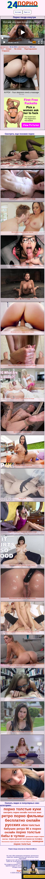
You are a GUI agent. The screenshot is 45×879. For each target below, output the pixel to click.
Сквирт (8, 49)
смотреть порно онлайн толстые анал (22, 812)
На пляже (17, 49)
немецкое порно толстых (28, 842)
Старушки (5, 51)
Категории (18, 12)
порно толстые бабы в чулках (21, 834)
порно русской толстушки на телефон (25, 839)
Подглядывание (30, 49)
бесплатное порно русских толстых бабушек (16, 841)
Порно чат (27, 12)
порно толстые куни (22, 809)
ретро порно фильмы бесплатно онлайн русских (22, 820)
